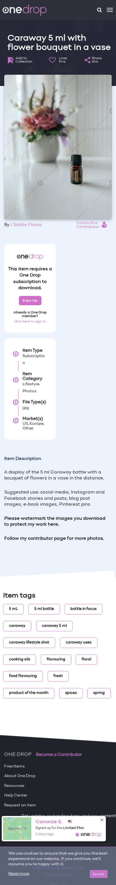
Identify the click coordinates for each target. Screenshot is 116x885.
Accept (99, 874)
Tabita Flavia (27, 225)
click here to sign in (30, 321)
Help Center (15, 795)
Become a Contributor (59, 755)
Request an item (20, 805)
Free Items (14, 766)
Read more (18, 874)
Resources (14, 786)
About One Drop (19, 776)
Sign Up (30, 300)
